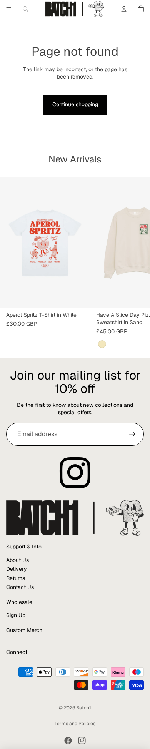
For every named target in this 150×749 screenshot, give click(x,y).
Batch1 (83, 708)
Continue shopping (75, 104)
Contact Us (20, 586)
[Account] (123, 8)
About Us (17, 560)
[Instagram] (82, 740)
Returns (15, 578)
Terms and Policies (75, 724)
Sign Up (15, 615)
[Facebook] (68, 740)
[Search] (25, 8)
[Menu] (9, 9)
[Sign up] (132, 434)
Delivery (16, 568)
